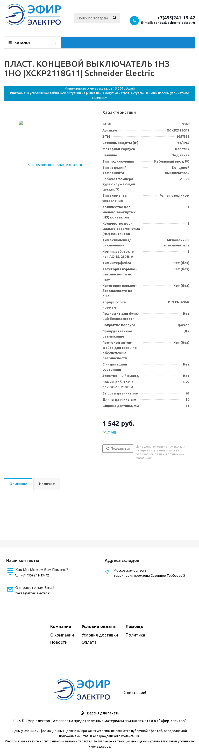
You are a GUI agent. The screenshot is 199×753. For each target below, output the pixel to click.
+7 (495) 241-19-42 (35, 575)
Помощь (134, 626)
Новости (58, 642)
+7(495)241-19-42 (176, 17)
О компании (62, 635)
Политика (135, 635)
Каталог (23, 43)
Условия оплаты (99, 626)
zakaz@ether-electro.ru (174, 22)
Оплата (89, 642)
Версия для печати (103, 713)
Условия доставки (100, 635)
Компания (60, 626)
